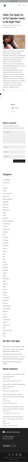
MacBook (5, 270)
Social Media (6, 308)
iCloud (4, 251)
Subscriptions (6, 319)
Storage (5, 317)
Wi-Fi (4, 336)
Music (4, 281)
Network (5, 284)
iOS (4, 256)
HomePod (5, 245)
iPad (4, 259)
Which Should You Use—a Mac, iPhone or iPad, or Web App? (13, 419)
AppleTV (5, 207)
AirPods (5, 188)
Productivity (6, 297)
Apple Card (6, 196)
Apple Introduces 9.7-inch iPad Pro (12, 354)
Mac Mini (5, 267)
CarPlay (5, 226)
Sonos (4, 314)
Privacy (5, 295)
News (4, 286)
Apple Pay (6, 204)
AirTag (4, 191)
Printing (5, 292)
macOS (5, 273)
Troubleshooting (7, 330)
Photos (5, 289)
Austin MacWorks (8, 25)
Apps (4, 212)
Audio (4, 215)
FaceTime (5, 237)
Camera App (6, 223)
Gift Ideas (5, 240)
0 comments (13, 27)
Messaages (6, 278)
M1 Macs (5, 265)
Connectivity (6, 229)
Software (5, 311)
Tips (4, 327)
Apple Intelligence (8, 199)
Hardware (5, 243)
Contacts (5, 232)
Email (4, 234)
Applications (6, 27)
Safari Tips (6, 300)
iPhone (5, 262)
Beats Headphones (8, 221)
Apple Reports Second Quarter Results (13, 346)
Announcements (7, 193)
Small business (7, 306)
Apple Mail (6, 201)
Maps (4, 275)
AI (3, 185)
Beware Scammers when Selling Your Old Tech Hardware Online (13, 397)
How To (5, 248)
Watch (4, 333)
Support (5, 322)
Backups (5, 218)
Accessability (6, 180)
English (7, 446)
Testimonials (6, 325)
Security (5, 303)
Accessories (6, 182)
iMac (4, 254)
